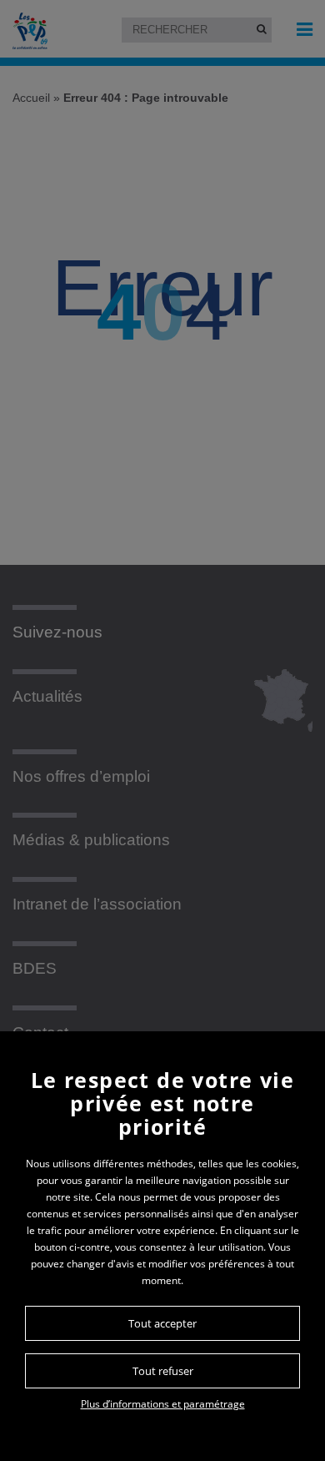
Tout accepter (162, 1323)
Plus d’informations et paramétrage (163, 1404)
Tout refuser (162, 1370)
